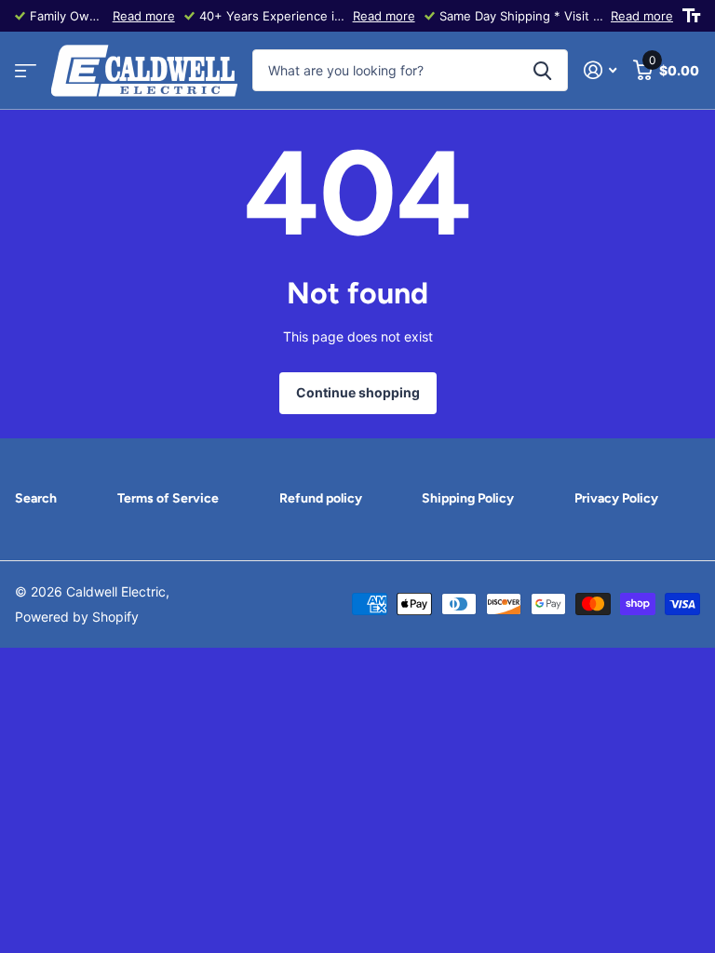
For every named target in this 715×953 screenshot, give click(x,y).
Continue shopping (358, 392)
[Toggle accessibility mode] (691, 16)
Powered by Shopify (77, 616)
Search (36, 498)
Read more (144, 15)
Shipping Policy (468, 498)
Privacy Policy (616, 498)
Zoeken (542, 70)
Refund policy (320, 498)
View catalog (25, 71)
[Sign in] (600, 70)
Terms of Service (168, 498)
